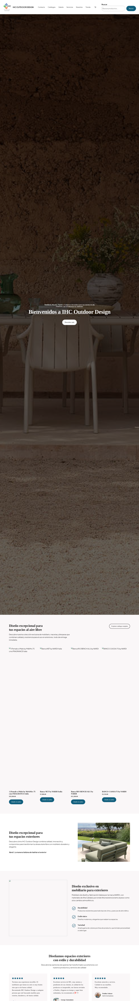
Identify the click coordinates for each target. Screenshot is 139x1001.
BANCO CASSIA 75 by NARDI (114, 792)
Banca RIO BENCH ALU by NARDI (82, 793)
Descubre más (69, 322)
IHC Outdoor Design (23, 7)
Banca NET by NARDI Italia (51, 792)
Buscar (104, 4)
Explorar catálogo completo (119, 626)
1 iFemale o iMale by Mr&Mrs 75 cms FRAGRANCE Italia (22, 793)
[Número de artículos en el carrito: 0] (95, 7)
